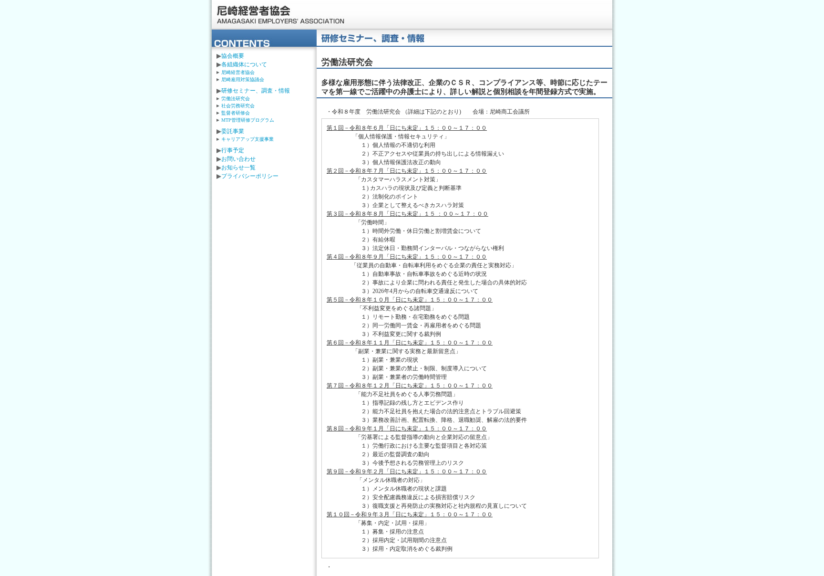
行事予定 (232, 150)
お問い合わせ (238, 159)
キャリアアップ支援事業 (247, 139)
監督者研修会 (235, 112)
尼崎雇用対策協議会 (242, 79)
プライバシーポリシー (249, 176)
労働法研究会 (235, 98)
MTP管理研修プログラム (250, 120)
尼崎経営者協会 (281, 15)
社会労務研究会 (238, 105)
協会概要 (232, 55)
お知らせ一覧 (238, 167)
